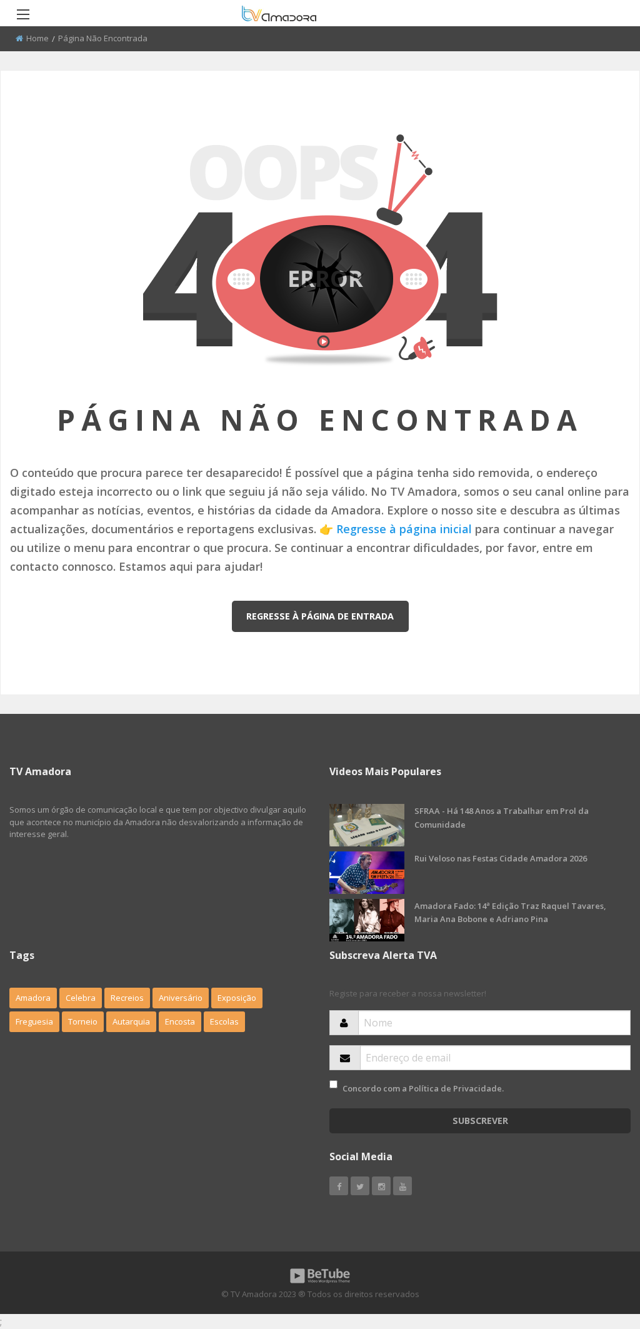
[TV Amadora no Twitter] (360, 1185)
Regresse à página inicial (404, 528)
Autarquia (131, 1021)
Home (37, 38)
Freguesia (34, 1021)
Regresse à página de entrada (320, 616)
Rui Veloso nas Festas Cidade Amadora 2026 (500, 858)
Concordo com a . (423, 1088)
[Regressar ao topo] (599, 1250)
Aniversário (180, 997)
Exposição (237, 997)
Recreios (127, 997)
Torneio (83, 1021)
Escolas (224, 1021)
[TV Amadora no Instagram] (381, 1185)
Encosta (180, 1021)
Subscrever (480, 1120)
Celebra (81, 997)
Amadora (33, 997)
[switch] (333, 1084)
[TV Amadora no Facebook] (338, 1185)
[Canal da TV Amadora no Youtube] (402, 1185)
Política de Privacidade (455, 1088)
